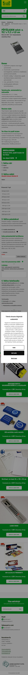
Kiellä (14, 347)
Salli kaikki (14, 353)
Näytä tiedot (14, 358)
